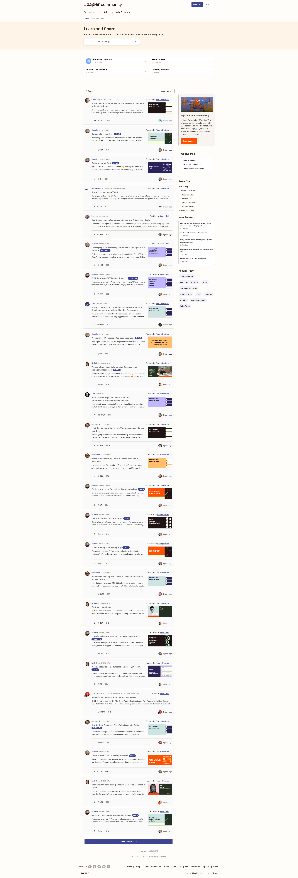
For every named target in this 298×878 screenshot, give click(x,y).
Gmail (205, 282)
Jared (93, 303)
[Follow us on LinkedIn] (94, 866)
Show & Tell (186, 199)
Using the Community (192, 164)
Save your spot (189, 141)
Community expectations (193, 168)
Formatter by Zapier (189, 288)
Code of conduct (189, 160)
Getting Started (188, 206)
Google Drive (186, 294)
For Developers (187, 210)
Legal (207, 873)
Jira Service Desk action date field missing (194, 233)
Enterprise (183, 867)
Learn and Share (188, 191)
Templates (195, 867)
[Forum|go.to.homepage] (103, 4)
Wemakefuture (97, 188)
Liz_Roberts (95, 363)
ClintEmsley (95, 99)
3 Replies (184, 261)
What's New (122, 12)
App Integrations (210, 867)
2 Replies (184, 245)
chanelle (94, 130)
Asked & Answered (189, 203)
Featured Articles (188, 195)
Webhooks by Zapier (189, 282)
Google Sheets (186, 276)
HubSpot (208, 294)
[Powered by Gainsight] (149, 851)
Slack (198, 294)
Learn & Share (104, 12)
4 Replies (184, 236)
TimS (93, 394)
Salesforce (185, 306)
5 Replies (184, 229)
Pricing (130, 867)
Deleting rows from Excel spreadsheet (193, 258)
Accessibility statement (157, 856)
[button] (197, 4)
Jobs (173, 867)
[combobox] (112, 41)
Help (138, 867)
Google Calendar (198, 300)
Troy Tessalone (97, 693)
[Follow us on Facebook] (90, 866)
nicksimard (95, 424)
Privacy (215, 873)
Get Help (88, 12)
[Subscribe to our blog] (99, 866)
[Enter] (86, 41)
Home (86, 18)
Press (166, 867)
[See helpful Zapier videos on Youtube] (108, 866)
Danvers (94, 216)
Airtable (183, 300)
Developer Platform (152, 867)
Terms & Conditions (139, 856)
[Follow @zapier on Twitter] (104, 866)
